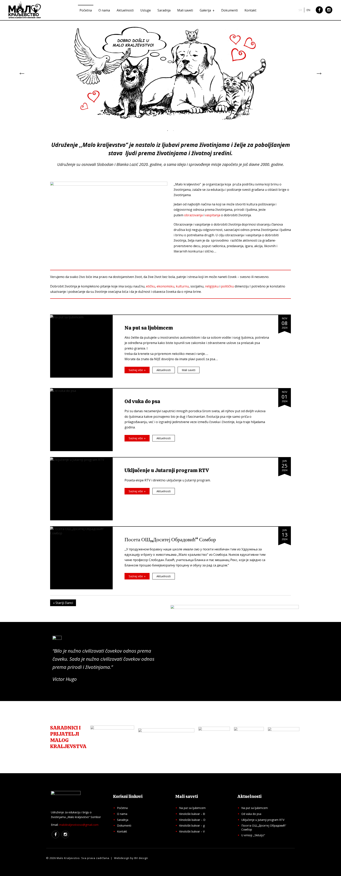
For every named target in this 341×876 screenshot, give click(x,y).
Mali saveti (185, 10)
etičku (150, 286)
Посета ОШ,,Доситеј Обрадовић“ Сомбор (263, 827)
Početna (86, 10)
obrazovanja (193, 215)
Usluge (145, 10)
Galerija (205, 10)
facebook (55, 837)
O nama (104, 10)
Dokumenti (229, 10)
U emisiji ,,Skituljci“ (253, 835)
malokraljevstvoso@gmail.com (78, 825)
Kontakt (250, 10)
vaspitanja (212, 215)
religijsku (212, 286)
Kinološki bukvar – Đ (192, 814)
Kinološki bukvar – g (192, 825)
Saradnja (163, 10)
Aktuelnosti (125, 10)
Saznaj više (136, 370)
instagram (65, 837)
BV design (141, 858)
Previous (22, 72)
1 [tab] (168, 131)
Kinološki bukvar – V (192, 831)
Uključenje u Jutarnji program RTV (262, 820)
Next (319, 72)
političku (227, 286)
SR (300, 10)
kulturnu (182, 286)
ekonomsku (165, 286)
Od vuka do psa (251, 814)
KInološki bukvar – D (192, 820)
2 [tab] (173, 131)
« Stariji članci (63, 603)
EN (308, 10)
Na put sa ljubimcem (192, 808)
